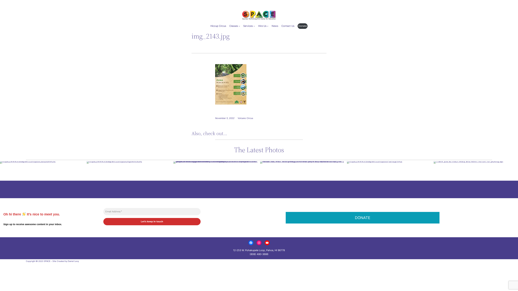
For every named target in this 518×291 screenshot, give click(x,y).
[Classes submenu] (239, 26)
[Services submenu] (254, 26)
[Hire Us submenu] (267, 26)
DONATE (362, 217)
